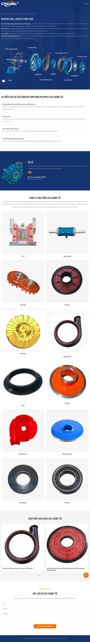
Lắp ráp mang (67, 256)
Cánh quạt (23, 353)
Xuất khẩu (23, 305)
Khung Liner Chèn (67, 454)
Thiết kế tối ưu (7, 116)
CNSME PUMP (5, 14)
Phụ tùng (13, 14)
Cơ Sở (22, 256)
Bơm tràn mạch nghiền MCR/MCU (37, 177)
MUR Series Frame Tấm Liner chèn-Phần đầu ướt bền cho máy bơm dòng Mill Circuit (65, 569)
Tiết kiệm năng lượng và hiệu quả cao (13, 139)
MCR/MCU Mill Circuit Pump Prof (26, 14)
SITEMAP (64, 639)
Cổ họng (67, 305)
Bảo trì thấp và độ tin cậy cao (11, 129)
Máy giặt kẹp (22, 503)
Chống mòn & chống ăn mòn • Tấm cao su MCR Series (18, 568)
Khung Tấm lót (23, 454)
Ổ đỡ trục (67, 503)
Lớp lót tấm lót (67, 357)
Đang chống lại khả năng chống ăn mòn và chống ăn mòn (19, 104)
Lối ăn (23, 405)
